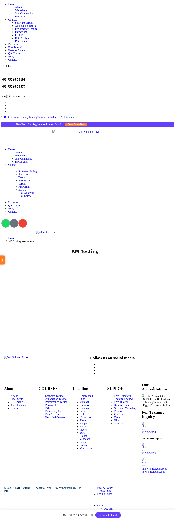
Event (117, 417)
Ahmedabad (86, 395)
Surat (82, 432)
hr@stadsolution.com (153, 471)
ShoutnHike (68, 487)
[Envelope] (22, 223)
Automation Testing (25, 25)
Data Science (22, 41)
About (14, 395)
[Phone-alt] (14, 223)
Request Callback (108, 515)
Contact (12, 59)
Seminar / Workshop (125, 408)
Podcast (118, 411)
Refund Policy (104, 493)
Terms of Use (104, 490)
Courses (12, 19)
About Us (20, 7)
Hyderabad (86, 417)
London (84, 445)
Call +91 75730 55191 (75, 515)
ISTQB (19, 35)
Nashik (83, 426)
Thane (83, 420)
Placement (13, 202)
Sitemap (118, 423)
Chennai (84, 408)
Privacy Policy (105, 487)
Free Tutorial (15, 47)
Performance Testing (26, 28)
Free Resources (122, 395)
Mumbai (84, 401)
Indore (83, 429)
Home (11, 4)
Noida (83, 414)
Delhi (83, 411)
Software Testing (24, 22)
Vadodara (85, 438)
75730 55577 (149, 453)
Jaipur (83, 441)
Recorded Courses (55, 417)
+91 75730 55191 (13, 79)
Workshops (21, 10)
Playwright (21, 31)
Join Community (24, 13)
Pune (82, 398)
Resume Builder (17, 50)
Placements (14, 44)
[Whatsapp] (5, 223)
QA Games (14, 53)
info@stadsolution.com (13, 96)
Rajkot (83, 435)
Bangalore (85, 405)
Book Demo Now (71, 124)
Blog (11, 56)
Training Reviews (123, 398)
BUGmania (21, 16)
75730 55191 (149, 432)
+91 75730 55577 (13, 86)
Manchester (86, 448)
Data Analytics (23, 38)
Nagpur (84, 423)
